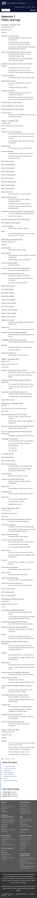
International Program (25, 813)
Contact (28, 7)
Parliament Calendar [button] (19, 7)
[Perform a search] (2, 10)
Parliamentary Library (25, 811)
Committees (23, 832)
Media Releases (8, 772)
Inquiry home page (9, 766)
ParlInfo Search (24, 841)
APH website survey (25, 843)
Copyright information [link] (21, 894)
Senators (3, 810)
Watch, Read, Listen (25, 806)
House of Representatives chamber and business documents (8, 822)
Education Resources (25, 810)
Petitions (3, 841)
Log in (33, 7)
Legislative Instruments (26, 826)
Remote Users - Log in (25, 839)
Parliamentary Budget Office (27, 866)
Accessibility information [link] (7, 894)
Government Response (11, 780)
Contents (7, 759)
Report (6, 778)
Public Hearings (8, 774)
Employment (23, 845)
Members (3, 828)
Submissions (7, 770)
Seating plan (4, 811)
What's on (3, 850)
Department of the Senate (26, 857)
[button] (33, 10)
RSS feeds (22, 850)
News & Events (23, 804)
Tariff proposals (24, 824)
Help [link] (9, 895)
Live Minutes (4, 826)
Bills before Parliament (25, 819)
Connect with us (5, 843)
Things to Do (4, 852)
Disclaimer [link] (31, 894)
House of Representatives (8, 819)
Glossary (22, 848)
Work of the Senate (6, 806)
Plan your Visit (5, 856)
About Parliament (24, 808)
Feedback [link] (3, 895)
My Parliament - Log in (25, 838)
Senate (3, 804)
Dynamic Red (4, 808)
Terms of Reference (10, 768)
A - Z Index (22, 846)
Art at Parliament (5, 854)
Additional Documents (10, 776)
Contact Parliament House (8, 845)
